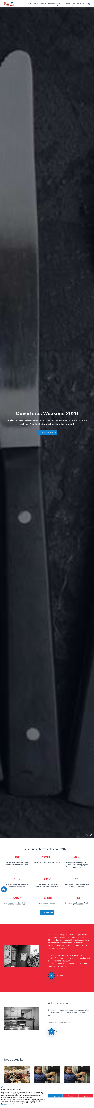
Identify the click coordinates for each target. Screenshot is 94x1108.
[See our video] (51, 975)
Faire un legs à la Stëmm (78, 5)
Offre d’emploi (59, 5)
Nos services (48, 912)
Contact (67, 4)
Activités (29, 4)
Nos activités (57, 435)
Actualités (51, 4)
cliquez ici (4, 1104)
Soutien (36, 4)
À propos (22, 5)
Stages (43, 4)
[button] (87, 834)
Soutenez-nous (40, 435)
